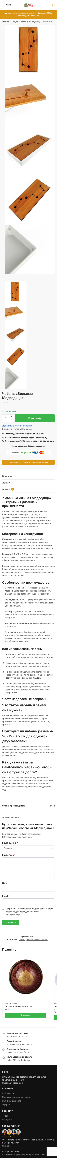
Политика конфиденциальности (17, 1097)
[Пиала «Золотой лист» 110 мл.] (26, 978)
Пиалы (8, 1004)
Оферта (6, 1104)
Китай (52, 805)
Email (6, 896)
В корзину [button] (25, 1015)
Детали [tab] (6, 482)
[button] (52, 5)
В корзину (34, 418)
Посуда (15, 22)
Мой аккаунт (8, 1093)
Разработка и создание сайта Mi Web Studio (24, 1154)
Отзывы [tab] (7, 489)
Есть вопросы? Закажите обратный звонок (28, 462)
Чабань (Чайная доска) (30, 22)
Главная (5, 22)
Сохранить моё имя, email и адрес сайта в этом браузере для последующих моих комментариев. (29, 911)
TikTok (5, 1116)
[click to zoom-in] (30, 50)
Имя (5, 883)
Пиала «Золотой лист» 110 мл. (19, 1006)
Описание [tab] (7, 476)
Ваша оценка (10, 842)
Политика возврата (11, 1101)
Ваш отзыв (8, 855)
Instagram (7, 1119)
